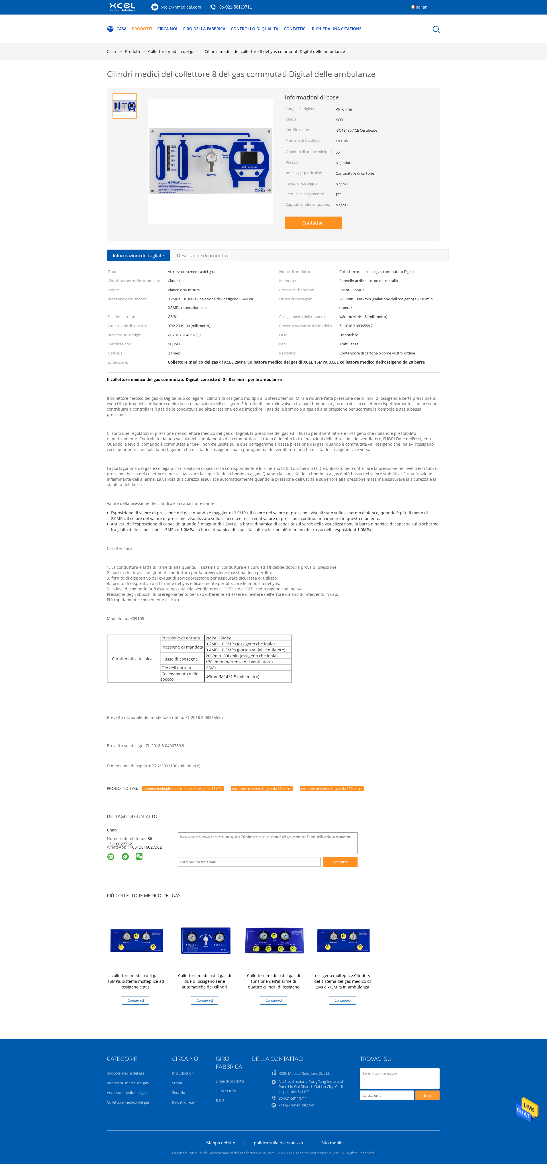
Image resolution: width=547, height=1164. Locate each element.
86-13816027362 (130, 841)
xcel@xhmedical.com (181, 7)
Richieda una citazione (337, 28)
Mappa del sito (220, 1143)
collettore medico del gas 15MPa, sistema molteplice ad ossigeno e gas (135, 981)
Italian (422, 7)
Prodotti (142, 28)
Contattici (295, 28)
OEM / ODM (226, 1090)
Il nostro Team (184, 1102)
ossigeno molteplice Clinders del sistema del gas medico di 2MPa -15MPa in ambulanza (342, 981)
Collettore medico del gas (128, 1102)
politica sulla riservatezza (278, 1143)
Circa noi (167, 28)
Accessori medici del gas (127, 1092)
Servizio (178, 1092)
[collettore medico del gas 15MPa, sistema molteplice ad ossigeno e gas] (137, 940)
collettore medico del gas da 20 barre (261, 788)
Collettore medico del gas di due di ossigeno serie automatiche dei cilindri (204, 981)
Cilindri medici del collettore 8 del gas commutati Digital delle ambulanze (275, 51)
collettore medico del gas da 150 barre (331, 788)
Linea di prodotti (230, 1081)
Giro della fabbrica (204, 28)
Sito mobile (332, 1143)
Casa (121, 28)
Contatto (340, 862)
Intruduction (183, 1073)
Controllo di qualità (254, 28)
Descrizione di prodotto (202, 255)
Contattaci (313, 223)
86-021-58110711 (235, 7)
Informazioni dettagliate (138, 255)
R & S (220, 1100)
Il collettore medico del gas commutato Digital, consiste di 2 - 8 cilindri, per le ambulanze (194, 379)
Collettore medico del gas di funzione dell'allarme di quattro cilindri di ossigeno (273, 981)
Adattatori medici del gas (128, 1082)
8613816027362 (147, 847)
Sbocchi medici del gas (125, 1073)
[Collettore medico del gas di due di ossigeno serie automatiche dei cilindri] (206, 940)
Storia (177, 1082)
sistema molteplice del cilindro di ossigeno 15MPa (183, 788)
